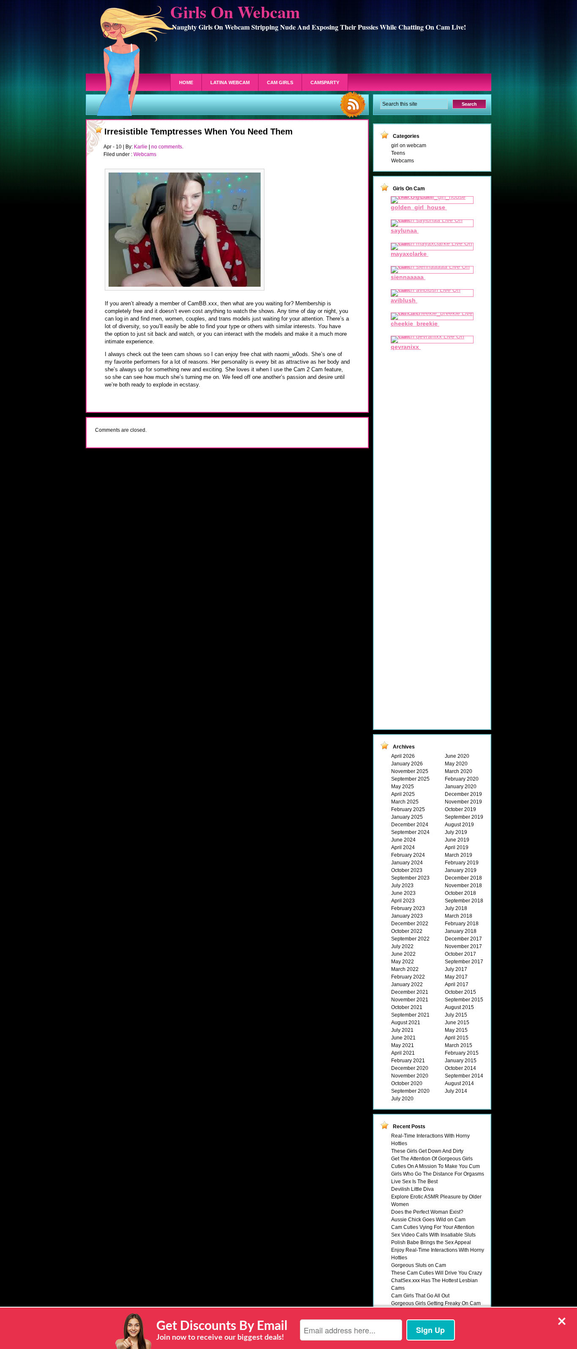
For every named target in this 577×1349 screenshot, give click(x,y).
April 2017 (456, 984)
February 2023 (408, 908)
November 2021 (409, 1000)
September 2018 (464, 901)
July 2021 (402, 1030)
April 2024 (403, 847)
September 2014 (464, 1076)
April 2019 (456, 847)
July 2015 (456, 1015)
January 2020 (460, 787)
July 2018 (456, 908)
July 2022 (402, 946)
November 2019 (463, 802)
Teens (398, 153)
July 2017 (456, 969)
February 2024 (408, 855)
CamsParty (324, 82)
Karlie (140, 147)
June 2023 (403, 893)
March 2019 (458, 855)
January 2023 (407, 916)
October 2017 (460, 954)
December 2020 (409, 1068)
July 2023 (402, 885)
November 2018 (463, 885)
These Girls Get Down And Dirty (427, 1151)
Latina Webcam (230, 82)
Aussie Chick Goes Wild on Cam (428, 1220)
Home (186, 82)
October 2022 (406, 931)
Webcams (144, 154)
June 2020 (457, 756)
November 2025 (409, 771)
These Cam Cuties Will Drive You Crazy (436, 1273)
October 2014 (460, 1068)
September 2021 (410, 1015)
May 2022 (402, 962)
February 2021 (408, 1061)
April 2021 (403, 1053)
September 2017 (464, 962)
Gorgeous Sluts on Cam (418, 1265)
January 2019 (460, 870)
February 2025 (408, 809)
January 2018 (460, 931)
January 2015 (460, 1061)
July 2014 (456, 1091)
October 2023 (406, 870)
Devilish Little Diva (412, 1189)
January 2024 (407, 863)
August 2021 (405, 1022)
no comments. (167, 147)
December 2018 (463, 878)
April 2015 (456, 1038)
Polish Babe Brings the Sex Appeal (431, 1242)
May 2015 (456, 1030)
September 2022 (410, 939)
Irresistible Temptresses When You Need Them (198, 131)
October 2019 (460, 809)
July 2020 (402, 1099)
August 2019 (459, 825)
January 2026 (407, 764)
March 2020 (458, 771)
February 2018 (462, 924)
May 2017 (456, 977)
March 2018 (458, 916)
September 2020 (410, 1091)
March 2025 (405, 802)
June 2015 (457, 1022)
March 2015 (458, 1045)
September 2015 (464, 1000)
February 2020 (462, 779)
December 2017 (463, 939)
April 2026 (403, 756)
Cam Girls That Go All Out (420, 1296)
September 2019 (464, 817)
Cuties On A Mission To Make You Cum (435, 1166)
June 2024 (403, 840)
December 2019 (463, 794)
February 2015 (462, 1053)
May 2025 (402, 787)
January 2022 (407, 984)
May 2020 (456, 764)
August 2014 (459, 1083)
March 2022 (405, 969)
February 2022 (408, 977)
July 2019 (456, 832)
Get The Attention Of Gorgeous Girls (432, 1159)
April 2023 (403, 901)
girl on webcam (408, 145)
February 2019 (462, 863)
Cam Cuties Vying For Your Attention (432, 1227)
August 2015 (459, 1007)
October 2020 (406, 1083)
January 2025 (407, 817)
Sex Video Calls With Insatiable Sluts (433, 1235)
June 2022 (403, 954)
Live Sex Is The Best (414, 1181)
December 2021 (409, 992)
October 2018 (460, 893)
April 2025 (403, 794)
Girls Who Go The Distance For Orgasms (437, 1174)
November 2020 (409, 1076)
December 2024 (409, 825)
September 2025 (410, 779)
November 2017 (463, 946)
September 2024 (410, 832)
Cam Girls (280, 82)
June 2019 (457, 840)
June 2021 (403, 1038)
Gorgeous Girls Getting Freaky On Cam (436, 1303)
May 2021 (402, 1045)
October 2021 (406, 1007)
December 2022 (409, 924)
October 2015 (460, 992)
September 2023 (410, 878)
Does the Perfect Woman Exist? (427, 1212)
